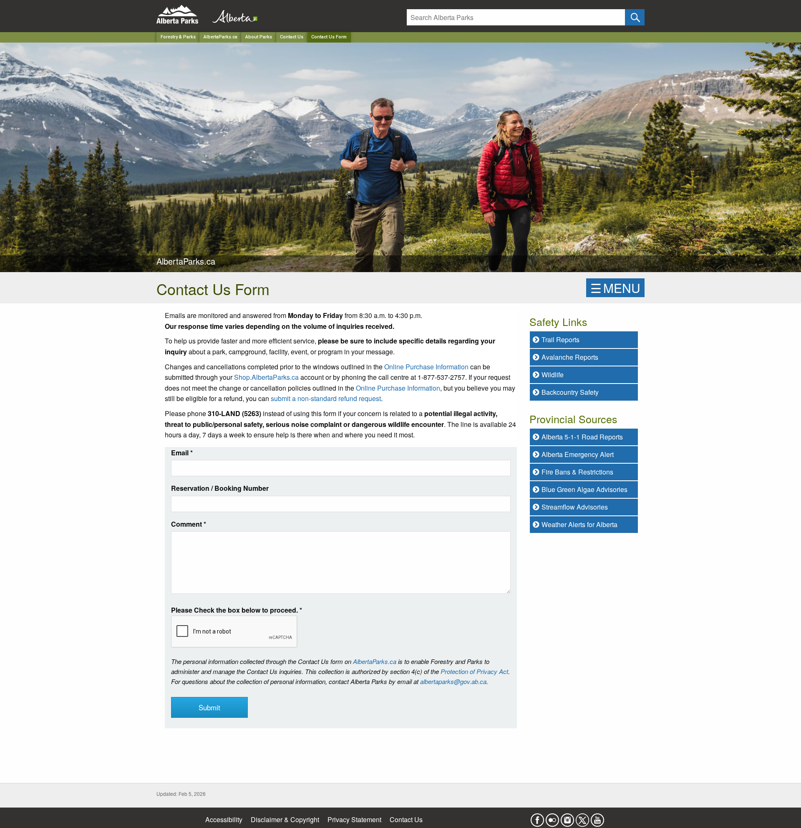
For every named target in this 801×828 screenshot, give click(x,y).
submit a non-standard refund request (326, 398)
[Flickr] (552, 817)
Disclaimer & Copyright (285, 819)
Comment (188, 524)
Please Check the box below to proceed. (236, 610)
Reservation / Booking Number (220, 488)
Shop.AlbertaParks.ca (266, 377)
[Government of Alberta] (232, 14)
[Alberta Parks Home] (182, 14)
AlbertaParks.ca (220, 37)
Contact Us (291, 37)
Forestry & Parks (178, 37)
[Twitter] (582, 817)
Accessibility (223, 819)
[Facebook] (537, 817)
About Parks (258, 37)
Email (182, 452)
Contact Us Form (329, 37)
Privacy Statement (354, 819)
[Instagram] (567, 817)
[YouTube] (597, 817)
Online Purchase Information (426, 366)
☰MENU (615, 288)
